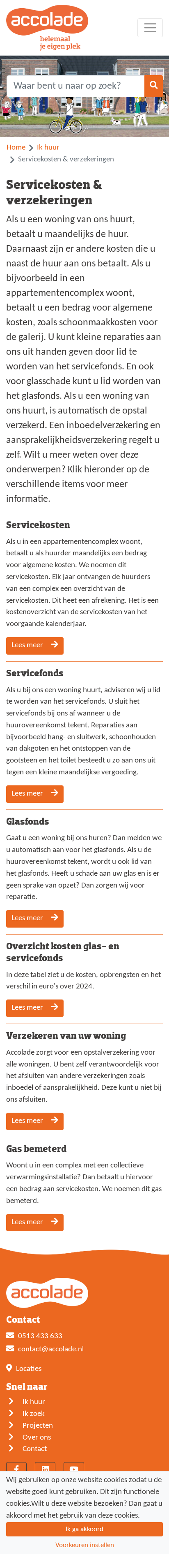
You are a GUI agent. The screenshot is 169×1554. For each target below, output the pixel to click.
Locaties (28, 1369)
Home (16, 148)
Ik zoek (34, 1414)
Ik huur (48, 148)
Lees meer (28, 645)
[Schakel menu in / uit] (150, 27)
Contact (35, 1449)
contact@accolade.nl (51, 1349)
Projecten (38, 1426)
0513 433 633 (40, 1336)
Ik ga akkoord (84, 1529)
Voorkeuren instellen (84, 1545)
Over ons (37, 1438)
